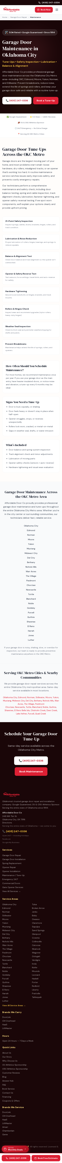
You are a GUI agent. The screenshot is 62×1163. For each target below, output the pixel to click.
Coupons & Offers (11, 1100)
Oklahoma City (10, 697)
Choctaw (9, 707)
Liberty (35, 989)
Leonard (36, 975)
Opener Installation (11, 871)
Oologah (36, 956)
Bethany (38, 700)
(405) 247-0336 (51, 2)
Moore (49, 697)
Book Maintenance (31, 771)
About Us (6, 1053)
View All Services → (11, 891)
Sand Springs (38, 930)
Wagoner (36, 952)
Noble (45, 707)
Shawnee (9, 710)
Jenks (34, 912)
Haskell (35, 978)
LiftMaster (7, 1028)
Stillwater (40, 697)
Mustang (7, 700)
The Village (29, 704)
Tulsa (34, 904)
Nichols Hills (48, 700)
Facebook (6, 839)
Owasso (36, 919)
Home (4, 17)
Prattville (36, 993)
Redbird (35, 986)
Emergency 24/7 (10, 879)
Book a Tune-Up (46, 100)
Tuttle (28, 707)
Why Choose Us (9, 1061)
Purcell (31, 713)
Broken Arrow (38, 908)
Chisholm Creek (38, 710)
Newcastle (20, 707)
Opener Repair (9, 867)
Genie (5, 1134)
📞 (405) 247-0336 (17, 100)
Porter (35, 982)
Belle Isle (26, 710)
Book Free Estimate (48, 1158)
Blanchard (37, 707)
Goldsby (6, 975)
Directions (7, 822)
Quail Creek (40, 713)
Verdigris (36, 960)
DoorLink (6, 1017)
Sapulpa (36, 926)
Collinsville (37, 941)
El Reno (17, 710)
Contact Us (7, 1092)
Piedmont (39, 704)
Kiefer (34, 967)
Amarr (5, 1127)
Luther (5, 1001)
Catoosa (36, 945)
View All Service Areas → (14, 1005)
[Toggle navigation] (57, 10)
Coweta (36, 938)
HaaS (4, 1024)
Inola (34, 963)
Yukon (56, 697)
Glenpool (36, 934)
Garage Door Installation (14, 859)
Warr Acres (7, 945)
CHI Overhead (8, 1021)
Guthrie (52, 707)
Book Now (45, 9)
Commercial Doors (11, 883)
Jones (5, 997)
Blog (4, 1077)
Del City (29, 700)
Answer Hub (8, 1081)
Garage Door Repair (18, 17)
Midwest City (18, 700)
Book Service (8, 1089)
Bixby (34, 915)
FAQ (4, 1085)
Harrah (5, 993)
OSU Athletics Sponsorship (15, 1069)
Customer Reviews (11, 1073)
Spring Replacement (11, 863)
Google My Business (10, 842)
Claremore (37, 923)
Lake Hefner (21, 713)
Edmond (22, 697)
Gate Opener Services (12, 887)
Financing (6, 1096)
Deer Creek (52, 710)
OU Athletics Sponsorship (14, 1065)
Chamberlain (8, 1130)
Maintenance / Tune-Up (13, 875)
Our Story (7, 1057)
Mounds (36, 971)
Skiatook (36, 949)
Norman (31, 697)
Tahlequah (37, 997)
